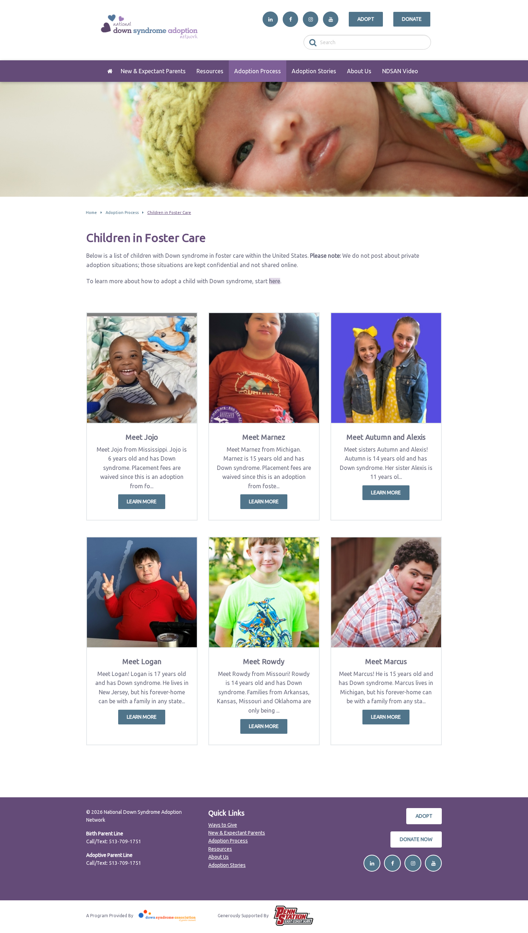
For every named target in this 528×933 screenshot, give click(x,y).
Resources (209, 71)
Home (110, 71)
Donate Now (416, 839)
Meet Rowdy (263, 661)
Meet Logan (141, 661)
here (274, 281)
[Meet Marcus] (386, 592)
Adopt (365, 19)
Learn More (142, 501)
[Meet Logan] (142, 592)
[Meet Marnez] (264, 368)
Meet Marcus (386, 661)
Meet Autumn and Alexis (386, 437)
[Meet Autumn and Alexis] (386, 368)
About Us (359, 71)
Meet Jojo (142, 437)
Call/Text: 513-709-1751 (113, 841)
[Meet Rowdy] (264, 592)
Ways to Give (222, 825)
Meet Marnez (263, 437)
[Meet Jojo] (142, 368)
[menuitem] (110, 71)
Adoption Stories (314, 71)
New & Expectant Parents (153, 71)
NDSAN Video (400, 71)
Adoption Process (257, 71)
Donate (412, 19)
